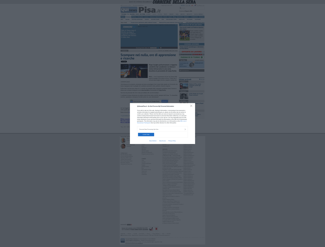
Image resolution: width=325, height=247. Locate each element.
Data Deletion (153, 140)
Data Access (162, 140)
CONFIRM (146, 134)
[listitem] (162, 129)
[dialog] (162, 123)
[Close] (191, 106)
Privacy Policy (172, 140)
